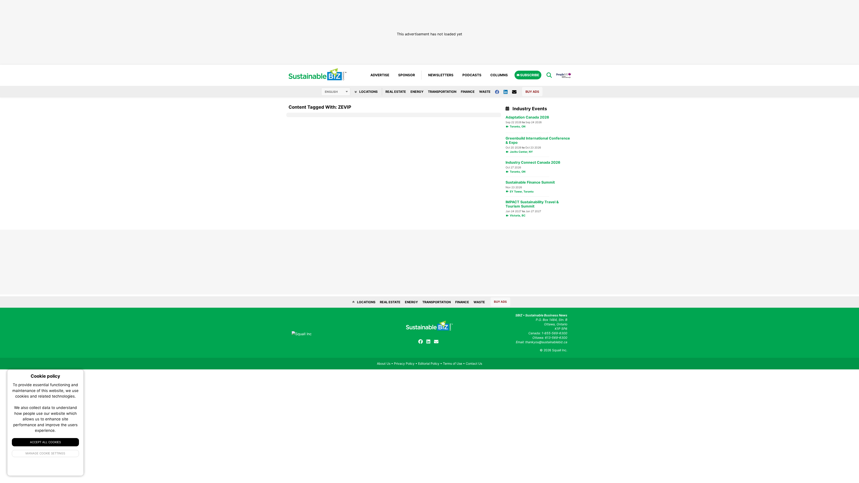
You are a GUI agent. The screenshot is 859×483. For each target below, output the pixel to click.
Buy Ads (532, 91)
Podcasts (471, 75)
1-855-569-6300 (554, 333)
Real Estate (395, 91)
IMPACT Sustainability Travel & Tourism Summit (532, 204)
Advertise (379, 75)
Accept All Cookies (45, 442)
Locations (368, 91)
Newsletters (440, 75)
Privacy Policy (404, 363)
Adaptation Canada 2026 (527, 117)
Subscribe (529, 75)
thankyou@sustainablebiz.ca (546, 342)
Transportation (442, 91)
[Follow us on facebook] (499, 91)
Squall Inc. (559, 350)
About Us (383, 363)
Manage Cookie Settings (45, 453)
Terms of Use (452, 363)
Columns (499, 75)
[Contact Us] (516, 91)
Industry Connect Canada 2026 (533, 162)
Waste (485, 91)
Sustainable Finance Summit (530, 182)
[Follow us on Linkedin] (508, 91)
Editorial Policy (428, 363)
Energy (416, 91)
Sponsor (406, 75)
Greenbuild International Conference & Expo (538, 140)
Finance (468, 91)
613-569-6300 (556, 337)
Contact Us (474, 363)
